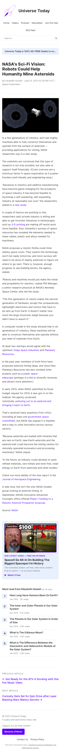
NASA (14, 510)
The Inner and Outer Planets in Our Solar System (34, 607)
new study (20, 204)
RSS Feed (30, 30)
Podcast (25, 23)
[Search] (56, 38)
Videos (15, 23)
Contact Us (22, 739)
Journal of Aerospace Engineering (21, 479)
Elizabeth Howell (13, 80)
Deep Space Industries (26, 350)
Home (6, 23)
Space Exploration (11, 84)
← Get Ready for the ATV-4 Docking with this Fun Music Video (30, 681)
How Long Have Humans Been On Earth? (34, 595)
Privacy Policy (37, 739)
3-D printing (18, 224)
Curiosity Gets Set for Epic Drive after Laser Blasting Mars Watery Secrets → (29, 698)
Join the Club (51, 23)
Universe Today (34, 10)
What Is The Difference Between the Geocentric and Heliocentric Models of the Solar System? (32, 646)
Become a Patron (13, 731)
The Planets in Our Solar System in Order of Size (34, 620)
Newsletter (37, 23)
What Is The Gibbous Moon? (26, 632)
